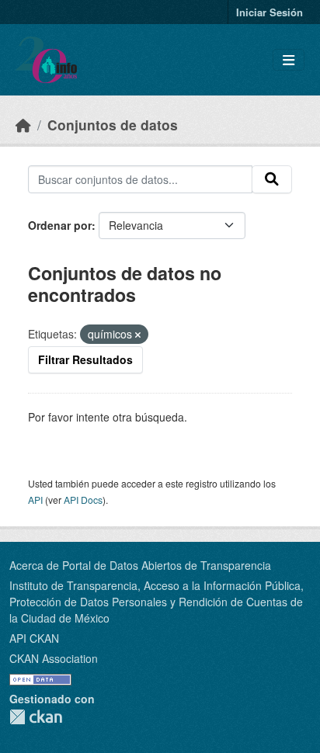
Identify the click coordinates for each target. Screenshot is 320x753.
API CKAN (34, 638)
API (35, 499)
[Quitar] (138, 334)
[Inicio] (23, 124)
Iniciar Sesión (269, 12)
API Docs (83, 499)
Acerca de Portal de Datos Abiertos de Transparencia (140, 565)
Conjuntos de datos (112, 124)
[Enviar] (272, 179)
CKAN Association (53, 658)
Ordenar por (60, 225)
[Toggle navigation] (288, 60)
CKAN (35, 717)
